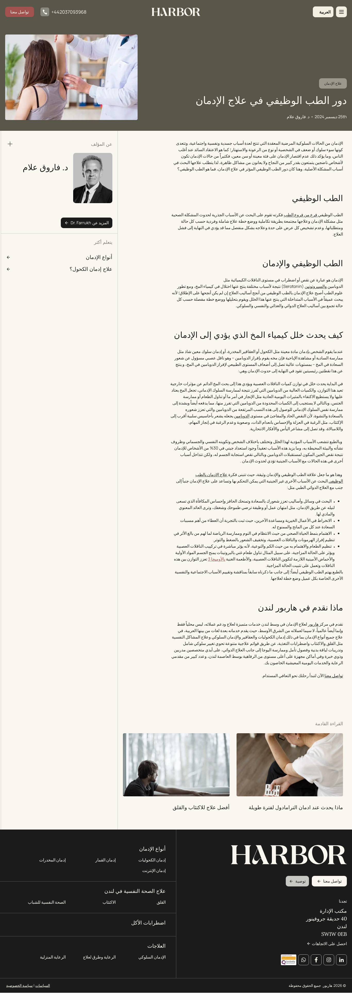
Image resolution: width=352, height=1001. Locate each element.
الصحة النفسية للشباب (47, 902)
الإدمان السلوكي (152, 957)
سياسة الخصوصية (19, 985)
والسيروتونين (316, 286)
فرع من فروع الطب (301, 215)
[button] (323, 11)
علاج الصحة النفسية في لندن (135, 891)
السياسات (42, 985)
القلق (161, 902)
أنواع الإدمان (152, 848)
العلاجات (156, 946)
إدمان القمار (105, 860)
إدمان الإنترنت (154, 870)
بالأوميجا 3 (216, 559)
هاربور (313, 624)
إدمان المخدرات (52, 860)
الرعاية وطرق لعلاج (99, 957)
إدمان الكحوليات (152, 860)
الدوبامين (241, 416)
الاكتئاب (109, 902)
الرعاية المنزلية (53, 957)
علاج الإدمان (333, 83)
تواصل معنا (19, 12)
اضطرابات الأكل (148, 922)
